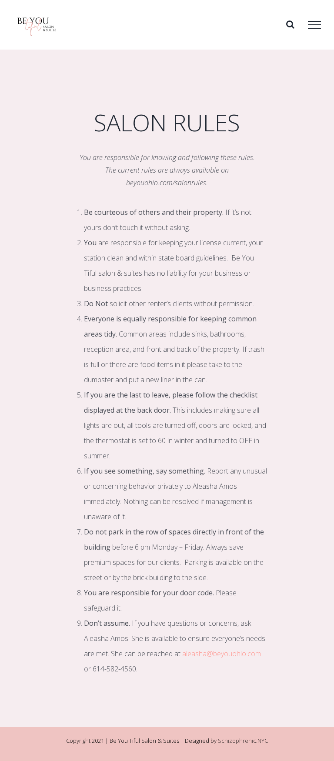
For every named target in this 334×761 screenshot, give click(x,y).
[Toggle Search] (290, 24)
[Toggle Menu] (314, 25)
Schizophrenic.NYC (243, 740)
